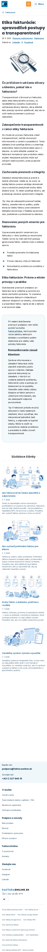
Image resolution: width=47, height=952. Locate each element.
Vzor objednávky (32, 935)
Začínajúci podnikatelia (11, 810)
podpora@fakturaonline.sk (17, 769)
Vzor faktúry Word (8, 915)
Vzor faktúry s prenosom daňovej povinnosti (18, 930)
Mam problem (7, 823)
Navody (5, 828)
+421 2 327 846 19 (12, 778)
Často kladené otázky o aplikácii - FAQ (18, 800)
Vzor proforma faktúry (10, 945)
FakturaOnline (15, 331)
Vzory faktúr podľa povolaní (12, 910)
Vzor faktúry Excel (31, 910)
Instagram (6, 874)
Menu (41, 4)
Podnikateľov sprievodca (12, 833)
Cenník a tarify (8, 795)
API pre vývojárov (9, 838)
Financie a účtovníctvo (23, 38)
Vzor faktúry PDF (29, 920)
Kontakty (5, 856)
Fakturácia (10, 12)
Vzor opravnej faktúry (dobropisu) (14, 940)
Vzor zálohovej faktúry (10, 925)
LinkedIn (16, 42)
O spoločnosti (7, 851)
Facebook (28, 42)
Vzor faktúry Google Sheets (27, 915)
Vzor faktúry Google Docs (11, 920)
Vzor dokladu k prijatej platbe (13, 935)
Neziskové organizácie (11, 805)
